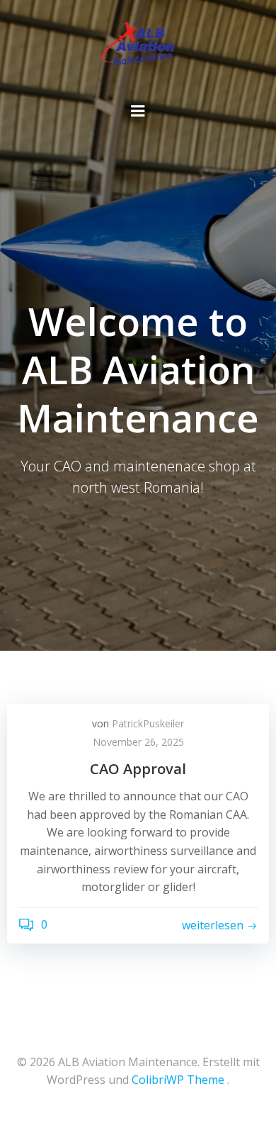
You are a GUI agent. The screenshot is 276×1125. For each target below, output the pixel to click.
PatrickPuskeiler (148, 723)
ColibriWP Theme (178, 1079)
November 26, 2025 (138, 742)
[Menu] (138, 111)
